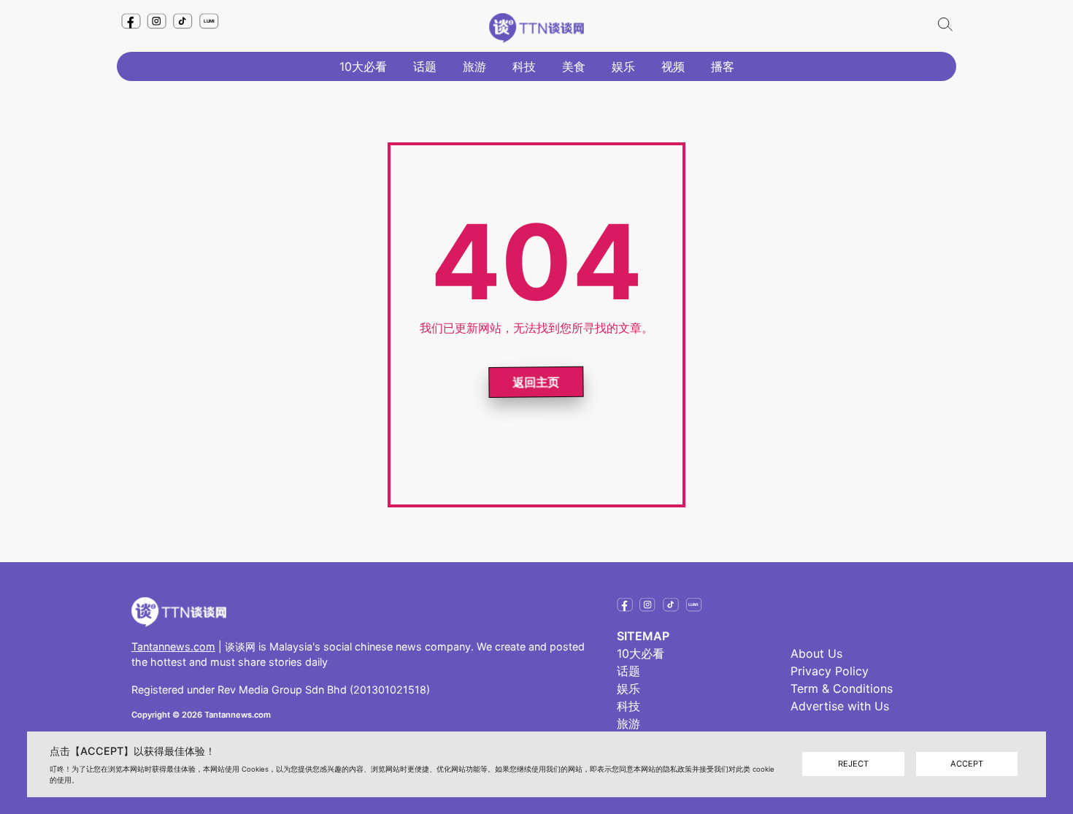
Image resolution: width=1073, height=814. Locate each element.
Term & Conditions (842, 688)
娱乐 (623, 66)
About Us (816, 653)
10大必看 (363, 66)
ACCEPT (966, 764)
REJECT (853, 764)
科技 (524, 66)
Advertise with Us (840, 706)
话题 (424, 66)
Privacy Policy (830, 671)
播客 (722, 66)
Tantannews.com (173, 646)
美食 (573, 66)
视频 (673, 66)
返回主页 (537, 381)
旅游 (474, 66)
